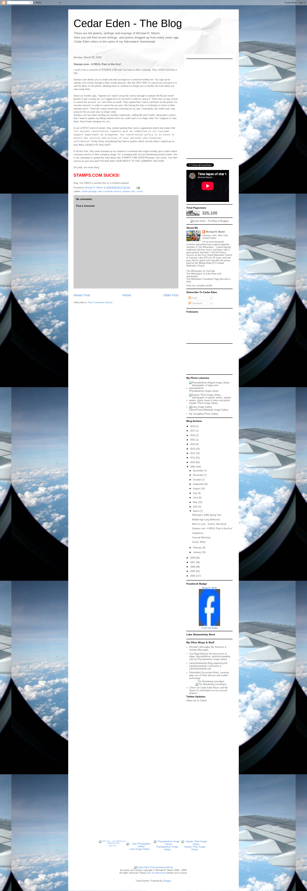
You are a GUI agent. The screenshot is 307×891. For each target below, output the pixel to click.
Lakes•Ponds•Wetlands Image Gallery (208, 409)
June (196, 497)
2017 (193, 430)
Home (126, 295)
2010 (193, 462)
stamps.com (128, 191)
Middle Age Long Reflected (206, 519)
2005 (193, 571)
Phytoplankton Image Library (204, 391)
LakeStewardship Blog (200, 663)
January (197, 552)
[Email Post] (138, 187)
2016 (193, 435)
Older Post (170, 295)
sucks (140, 191)
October (197, 479)
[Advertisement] (202, 358)
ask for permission (156, 872)
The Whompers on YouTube (200, 271)
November (198, 475)
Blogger (167, 880)
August (197, 488)
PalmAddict (195, 672)
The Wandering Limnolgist (211, 681)
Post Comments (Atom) (100, 302)
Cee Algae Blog (197, 653)
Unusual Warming (201, 537)
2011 (193, 457)
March (196, 511)
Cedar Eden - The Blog (128, 23)
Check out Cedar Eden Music (204, 687)
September (199, 484)
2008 (193, 557)
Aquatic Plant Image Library (203, 403)
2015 (193, 439)
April (195, 506)
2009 (193, 466)
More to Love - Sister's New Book (209, 524)
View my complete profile (199, 285)
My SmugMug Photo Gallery (203, 413)
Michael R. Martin (215, 231)
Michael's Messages (199, 647)
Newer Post (82, 295)
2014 (193, 444)
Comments (197, 303)
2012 (193, 453)
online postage (89, 191)
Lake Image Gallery (140, 849)
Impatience (197, 533)
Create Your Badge (209, 628)
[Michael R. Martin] (209, 625)
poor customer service (109, 191)
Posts (194, 298)
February (198, 547)
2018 (193, 426)
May (195, 502)
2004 (193, 575)
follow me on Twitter (196, 700)
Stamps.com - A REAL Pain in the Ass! (212, 528)
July (195, 493)
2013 (193, 448)
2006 (193, 566)
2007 (193, 562)
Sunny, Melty (199, 542)
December (198, 470)
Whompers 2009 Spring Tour (206, 515)
